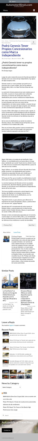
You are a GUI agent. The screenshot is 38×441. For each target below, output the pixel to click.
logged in (11, 325)
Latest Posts (17, 232)
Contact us (7, 430)
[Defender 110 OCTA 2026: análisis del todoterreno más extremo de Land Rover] (28, 372)
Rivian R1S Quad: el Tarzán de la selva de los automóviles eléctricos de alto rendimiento (22, 341)
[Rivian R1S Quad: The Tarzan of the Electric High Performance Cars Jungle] (20, 372)
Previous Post (7, 225)
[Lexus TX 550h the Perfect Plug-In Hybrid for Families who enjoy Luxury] (28, 376)
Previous (3, 295)
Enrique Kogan (7, 58)
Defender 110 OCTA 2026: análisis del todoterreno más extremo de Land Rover (21, 355)
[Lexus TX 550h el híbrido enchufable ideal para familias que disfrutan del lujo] (20, 376)
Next (34, 295)
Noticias (19, 58)
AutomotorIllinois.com (19, 4)
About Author (7, 232)
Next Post (31, 225)
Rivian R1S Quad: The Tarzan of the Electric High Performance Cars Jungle (22, 348)
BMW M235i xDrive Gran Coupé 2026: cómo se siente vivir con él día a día (22, 334)
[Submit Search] (10, 1)
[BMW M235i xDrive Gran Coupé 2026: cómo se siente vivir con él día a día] (5, 372)
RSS (5, 393)
